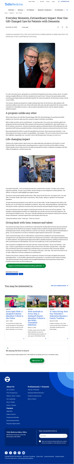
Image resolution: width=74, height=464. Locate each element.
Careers (48, 1)
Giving (53, 1)
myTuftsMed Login (65, 1)
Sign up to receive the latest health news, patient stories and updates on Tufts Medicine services (54, 442)
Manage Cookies (59, 456)
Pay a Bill (42, 1)
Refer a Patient (32, 1)
